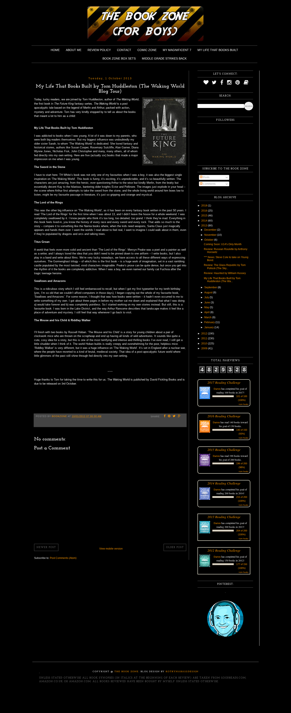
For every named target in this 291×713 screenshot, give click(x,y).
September (211, 287)
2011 (204, 338)
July (207, 297)
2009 (204, 348)
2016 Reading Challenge (224, 416)
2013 (204, 225)
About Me (73, 50)
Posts (205, 177)
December (210, 229)
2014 (204, 220)
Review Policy (99, 50)
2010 (204, 343)
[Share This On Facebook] (164, 416)
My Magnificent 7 (177, 50)
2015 (204, 215)
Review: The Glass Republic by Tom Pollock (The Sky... (225, 267)
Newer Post (46, 547)
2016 (204, 210)
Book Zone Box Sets (119, 58)
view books (243, 404)
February (209, 322)
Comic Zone (147, 50)
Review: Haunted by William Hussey (225, 273)
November (210, 234)
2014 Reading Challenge (224, 483)
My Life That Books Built (217, 50)
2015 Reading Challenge (224, 449)
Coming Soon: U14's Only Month (223, 244)
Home (55, 50)
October (209, 239)
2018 (204, 205)
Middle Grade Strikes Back (164, 58)
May (207, 307)
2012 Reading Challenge (224, 550)
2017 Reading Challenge (224, 382)
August (208, 292)
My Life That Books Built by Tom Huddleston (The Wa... (222, 280)
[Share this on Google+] (179, 416)
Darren (217, 388)
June (207, 302)
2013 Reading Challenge (224, 516)
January (209, 327)
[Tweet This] (174, 416)
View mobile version (111, 548)
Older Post (175, 547)
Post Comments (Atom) (63, 558)
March (208, 317)
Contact (124, 50)
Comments (209, 183)
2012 (204, 333)
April (207, 312)
